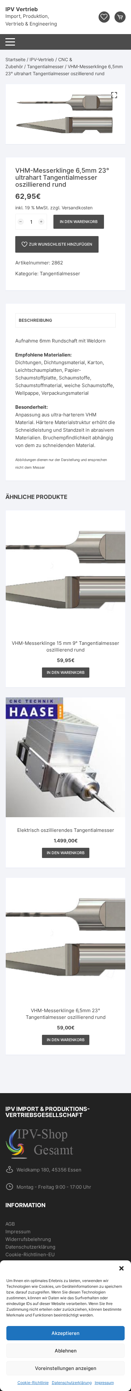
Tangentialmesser (45, 66)
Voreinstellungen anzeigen (65, 1368)
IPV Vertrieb (21, 9)
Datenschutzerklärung (72, 1382)
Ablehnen (66, 1351)
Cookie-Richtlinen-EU (30, 1254)
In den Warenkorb (79, 221)
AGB (10, 1224)
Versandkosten (77, 207)
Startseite (15, 59)
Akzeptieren (65, 1333)
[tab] (65, 320)
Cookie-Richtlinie (33, 1382)
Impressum (104, 1382)
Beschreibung (35, 320)
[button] (121, 1268)
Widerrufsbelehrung (28, 1239)
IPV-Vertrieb (42, 59)
